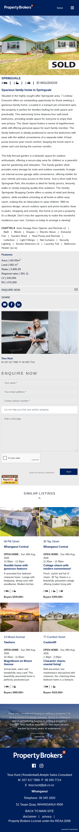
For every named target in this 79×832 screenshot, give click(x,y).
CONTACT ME (39, 737)
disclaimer (29, 816)
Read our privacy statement (41, 472)
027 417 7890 (29, 780)
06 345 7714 (51, 780)
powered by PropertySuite (70, 829)
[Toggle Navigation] (72, 8)
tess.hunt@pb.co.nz (41, 785)
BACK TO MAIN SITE (39, 811)
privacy (47, 816)
